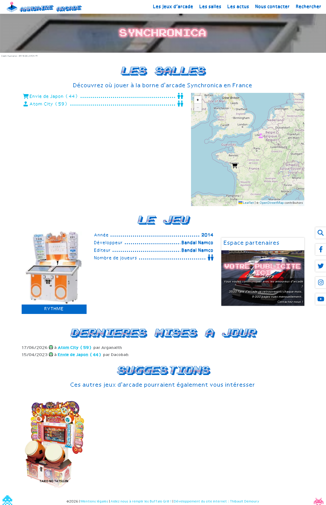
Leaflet (248, 203)
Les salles (211, 7)
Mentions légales (94, 501)
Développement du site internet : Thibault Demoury (217, 501)
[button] (234, 165)
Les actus (238, 7)
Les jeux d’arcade (173, 7)
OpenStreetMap (272, 203)
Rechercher (309, 7)
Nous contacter (272, 7)
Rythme (54, 309)
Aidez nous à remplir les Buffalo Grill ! (141, 501)
